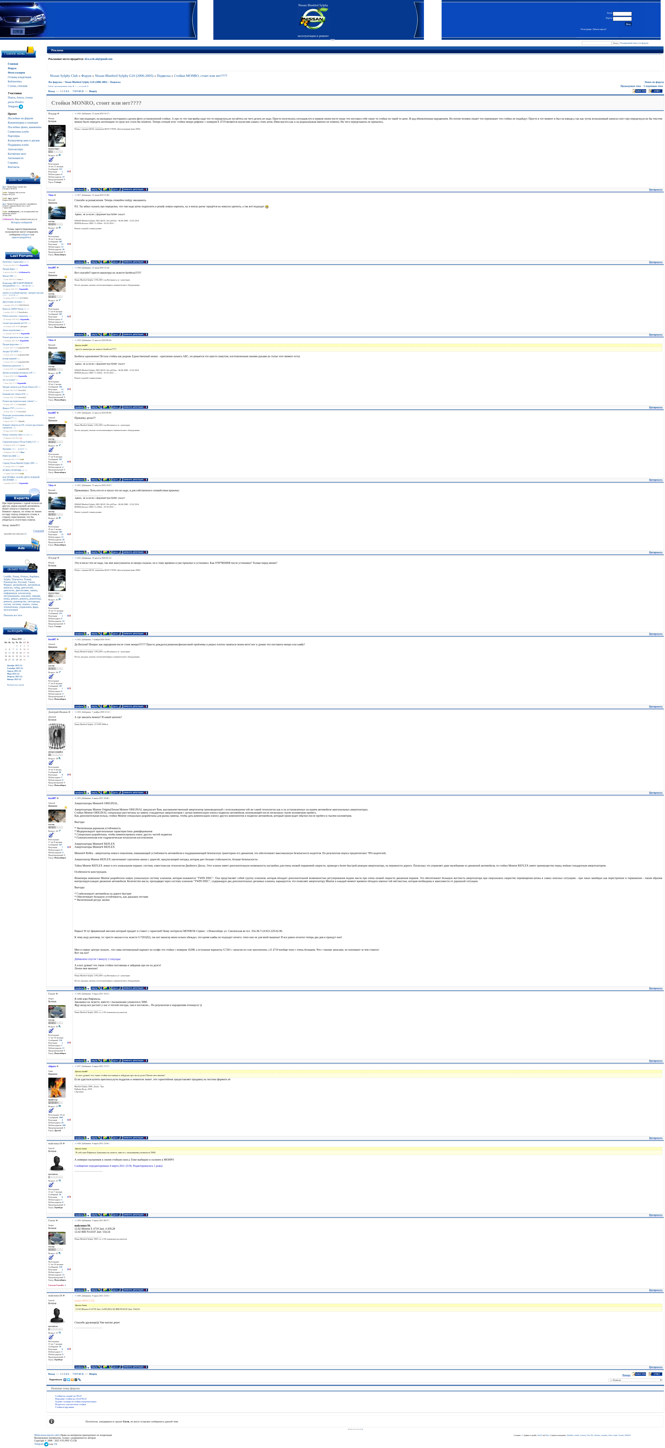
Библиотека (15, 81)
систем (7, 604)
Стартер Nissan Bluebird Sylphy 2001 (18, 463)
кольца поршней (9, 358)
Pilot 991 (590, 1435)
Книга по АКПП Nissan (13, 309)
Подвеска (164, 76)
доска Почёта (16, 102)
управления (25, 607)
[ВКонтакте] (65, 1379)
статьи (29, 97)
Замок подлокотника (11, 330)
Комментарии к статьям (23, 122)
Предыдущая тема (630, 86)
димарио (23, 326)
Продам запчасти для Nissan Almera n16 (20, 387)
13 (12, 295)
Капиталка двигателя (12, 365)
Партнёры (14, 135)
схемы (34, 604)
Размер (27, 579)
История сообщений (21, 222)
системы (16, 604)
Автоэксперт (15, 149)
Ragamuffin (24, 265)
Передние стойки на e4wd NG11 (71, 1398)
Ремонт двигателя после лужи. (16, 337)
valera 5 (20, 279)
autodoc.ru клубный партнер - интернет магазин (23, 293)
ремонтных (35, 598)
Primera (24, 576)
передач (36, 596)
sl (21, 438)
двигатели (9, 590)
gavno (22, 445)
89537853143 (24, 305)
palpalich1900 (23, 348)
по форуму (644, 43)
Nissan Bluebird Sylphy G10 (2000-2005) (124, 76)
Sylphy (7, 579)
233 (60, 169)
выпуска (8, 587)
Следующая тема (653, 86)
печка (7, 598)
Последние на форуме (20, 118)
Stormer (583, 1435)
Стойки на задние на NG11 (68, 1396)
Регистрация (586, 29)
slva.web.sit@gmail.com (98, 59)
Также (31, 582)
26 (21, 449)
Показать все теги (13, 615)
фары (35, 607)
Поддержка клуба (18, 144)
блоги (20, 97)
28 (13, 660)
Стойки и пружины (64, 1407)
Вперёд (93, 91)
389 (23, 286)
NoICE (539, 1435)
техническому (11, 607)
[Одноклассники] (72, 1379)
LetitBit (7, 576)
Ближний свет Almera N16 (14, 394)
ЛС (26, 534)
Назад (51, 91)
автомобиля (34, 585)
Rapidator (34, 576)
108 (63, 1125)
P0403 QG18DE (9, 456)
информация (10, 593)
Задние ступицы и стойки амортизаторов (75, 1401)
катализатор (24, 593)
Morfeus (597, 1435)
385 (60, 242)
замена (33, 590)
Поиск (11, 97)
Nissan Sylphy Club (64, 76)
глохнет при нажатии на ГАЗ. (15, 323)
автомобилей (19, 585)
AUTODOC (24, 298)
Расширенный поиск (629, 43)
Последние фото (18, 127)
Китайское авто (17, 153)
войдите (25, 234)
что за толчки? (9, 380)
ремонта (24, 598)
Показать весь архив (15, 685)
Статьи (12, 85)
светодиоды (34, 601)
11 (82, 91)
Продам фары (9, 269)
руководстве (20, 601)
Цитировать (656, 189)
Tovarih (621, 1435)
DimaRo (22, 421)
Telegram (13, 106)
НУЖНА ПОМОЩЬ (12, 470)
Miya (547, 1435)
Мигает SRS (8, 276)
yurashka (604, 1435)
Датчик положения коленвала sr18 (17, 373)
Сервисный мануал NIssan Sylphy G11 (19, 442)
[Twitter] (68, 1379)
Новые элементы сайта (12, 435)
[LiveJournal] (79, 1379)
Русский (22, 582)
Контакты (13, 166)
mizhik (576, 1435)
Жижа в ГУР (8, 408)
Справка (13, 162)
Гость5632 (22, 390)
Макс (22, 452)
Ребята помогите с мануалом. (15, 316)
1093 (61, 1117)
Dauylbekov (23, 312)
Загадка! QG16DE (10, 351)
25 (19, 449)
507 (60, 314)
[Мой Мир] (76, 1379)
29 (62, 1123)
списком (22, 85)
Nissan (16, 576)
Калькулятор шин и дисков (24, 140)
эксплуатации (11, 609)
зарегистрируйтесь (21, 237)
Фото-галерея (16, 72)
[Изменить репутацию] (69, 172)
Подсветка (17, 579)
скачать (26, 604)
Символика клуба (18, 131)
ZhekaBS (570, 1435)
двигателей (27, 587)
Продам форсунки (11, 344)
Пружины (7, 449)
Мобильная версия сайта (47, 1435)
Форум (12, 68)
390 (26, 286)
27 (23, 449)
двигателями (22, 590)
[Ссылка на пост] (74, 114)
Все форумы (55, 82)
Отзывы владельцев (19, 77)
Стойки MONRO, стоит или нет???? (200, 76)
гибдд (17, 587)
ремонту (8, 601)
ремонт (14, 598)
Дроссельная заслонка (12, 302)
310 (60, 1040)
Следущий (38, 531)
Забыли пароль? (599, 29)
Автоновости (16, 158)
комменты (35, 127)
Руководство (10, 582)
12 (10, 295)
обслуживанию (11, 596)
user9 (22, 466)
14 (14, 295)
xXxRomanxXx (24, 272)
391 (29, 286)
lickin (610, 1435)
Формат (7, 585)
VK (55, 1444)
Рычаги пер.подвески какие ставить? (18, 401)
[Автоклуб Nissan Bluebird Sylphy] (313, 18)
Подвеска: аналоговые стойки (70, 1404)
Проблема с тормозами (13, 262)
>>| (27, 262)
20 (63, 249)
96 (60, 772)
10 (79, 91)
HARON (628, 1435)
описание (26, 596)
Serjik (21, 431)
